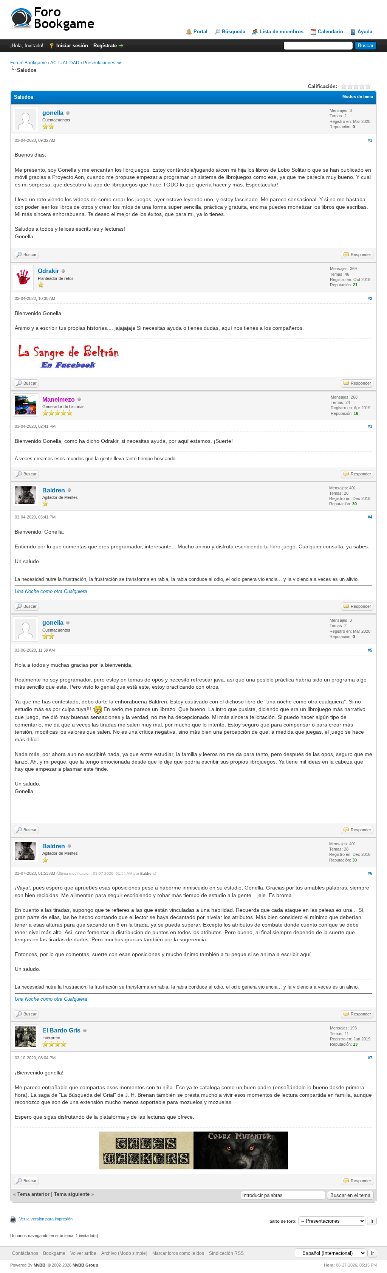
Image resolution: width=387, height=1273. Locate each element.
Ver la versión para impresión (46, 1219)
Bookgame (54, 1253)
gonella (52, 113)
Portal (200, 31)
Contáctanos (25, 1253)
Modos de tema (357, 96)
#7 (370, 1058)
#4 (370, 517)
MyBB (39, 1265)
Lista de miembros (281, 31)
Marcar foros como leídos (178, 1253)
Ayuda (365, 31)
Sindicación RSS (226, 1253)
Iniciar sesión (72, 45)
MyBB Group (85, 1265)
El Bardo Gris (61, 1030)
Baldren (53, 490)
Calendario (330, 31)
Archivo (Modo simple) (124, 1253)
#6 (370, 873)
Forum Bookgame (28, 62)
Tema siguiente (72, 1194)
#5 (370, 650)
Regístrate (105, 45)
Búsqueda (233, 31)
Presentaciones (99, 62)
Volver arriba (83, 1253)
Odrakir (48, 271)
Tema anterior (33, 1194)
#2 (370, 298)
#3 (370, 426)
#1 (370, 140)
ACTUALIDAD (64, 62)
